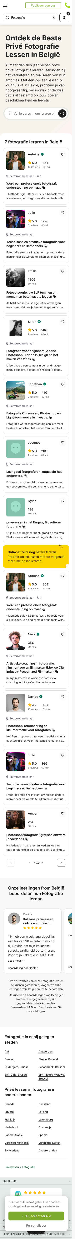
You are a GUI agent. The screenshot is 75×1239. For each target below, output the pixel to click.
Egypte (9, 1111)
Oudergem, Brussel (17, 1067)
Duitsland (44, 1104)
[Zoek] (62, 113)
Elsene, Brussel (48, 1059)
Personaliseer (36, 1225)
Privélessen (12, 1167)
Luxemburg (45, 1119)
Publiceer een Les (43, 5)
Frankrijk (10, 1119)
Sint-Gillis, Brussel (16, 1074)
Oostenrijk (44, 1127)
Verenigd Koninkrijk (17, 1142)
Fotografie (28, 1167)
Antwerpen (45, 1051)
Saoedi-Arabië (14, 1135)
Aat (7, 1051)
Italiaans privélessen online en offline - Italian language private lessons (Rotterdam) (40, 921)
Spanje (42, 1135)
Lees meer (14, 960)
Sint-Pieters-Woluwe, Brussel (51, 1076)
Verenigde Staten (49, 1142)
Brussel (9, 1059)
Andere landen (47, 1150)
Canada (9, 1104)
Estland (43, 1111)
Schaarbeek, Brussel (51, 1067)
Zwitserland (12, 1150)
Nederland (11, 1127)
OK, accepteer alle (37, 1216)
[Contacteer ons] (67, 5)
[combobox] (30, 17)
